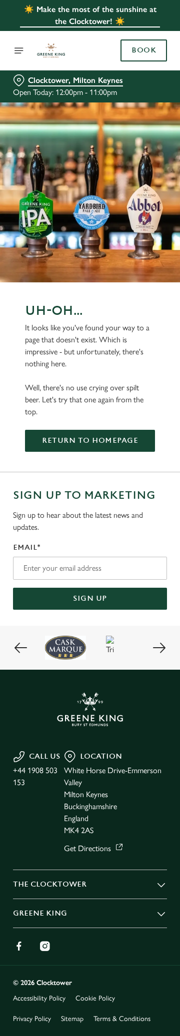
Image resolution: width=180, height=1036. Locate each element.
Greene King (40, 913)
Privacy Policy (32, 1019)
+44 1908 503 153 (35, 776)
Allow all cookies (90, 666)
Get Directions (87, 848)
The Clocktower (49, 884)
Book (143, 50)
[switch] (154, 532)
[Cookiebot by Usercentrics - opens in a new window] (127, 328)
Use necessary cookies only (90, 699)
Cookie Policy (95, 998)
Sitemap (72, 1019)
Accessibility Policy (39, 998)
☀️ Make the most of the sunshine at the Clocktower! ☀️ (90, 15)
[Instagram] (45, 946)
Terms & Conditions (122, 1019)
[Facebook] (19, 946)
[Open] (19, 50)
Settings (135, 634)
